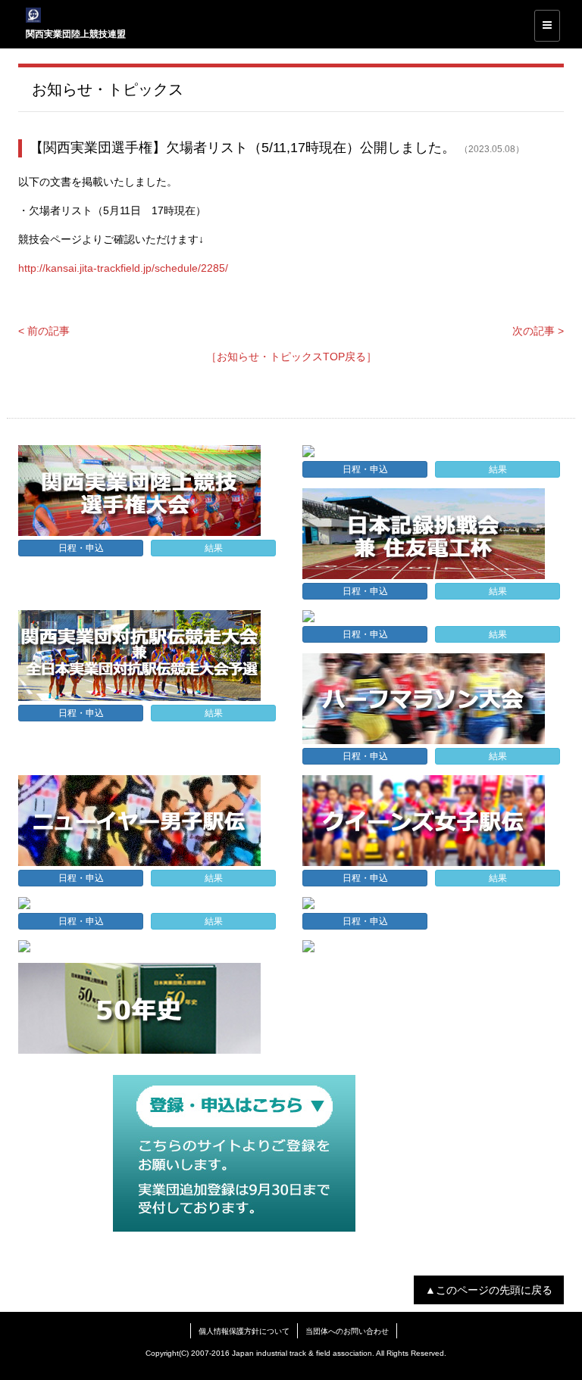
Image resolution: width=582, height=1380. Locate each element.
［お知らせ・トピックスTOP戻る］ (291, 356)
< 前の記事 (44, 331)
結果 (214, 548)
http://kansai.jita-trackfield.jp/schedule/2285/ (123, 268)
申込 (81, 548)
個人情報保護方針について (244, 1331)
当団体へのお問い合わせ (347, 1331)
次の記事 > (538, 331)
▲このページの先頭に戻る (488, 1290)
